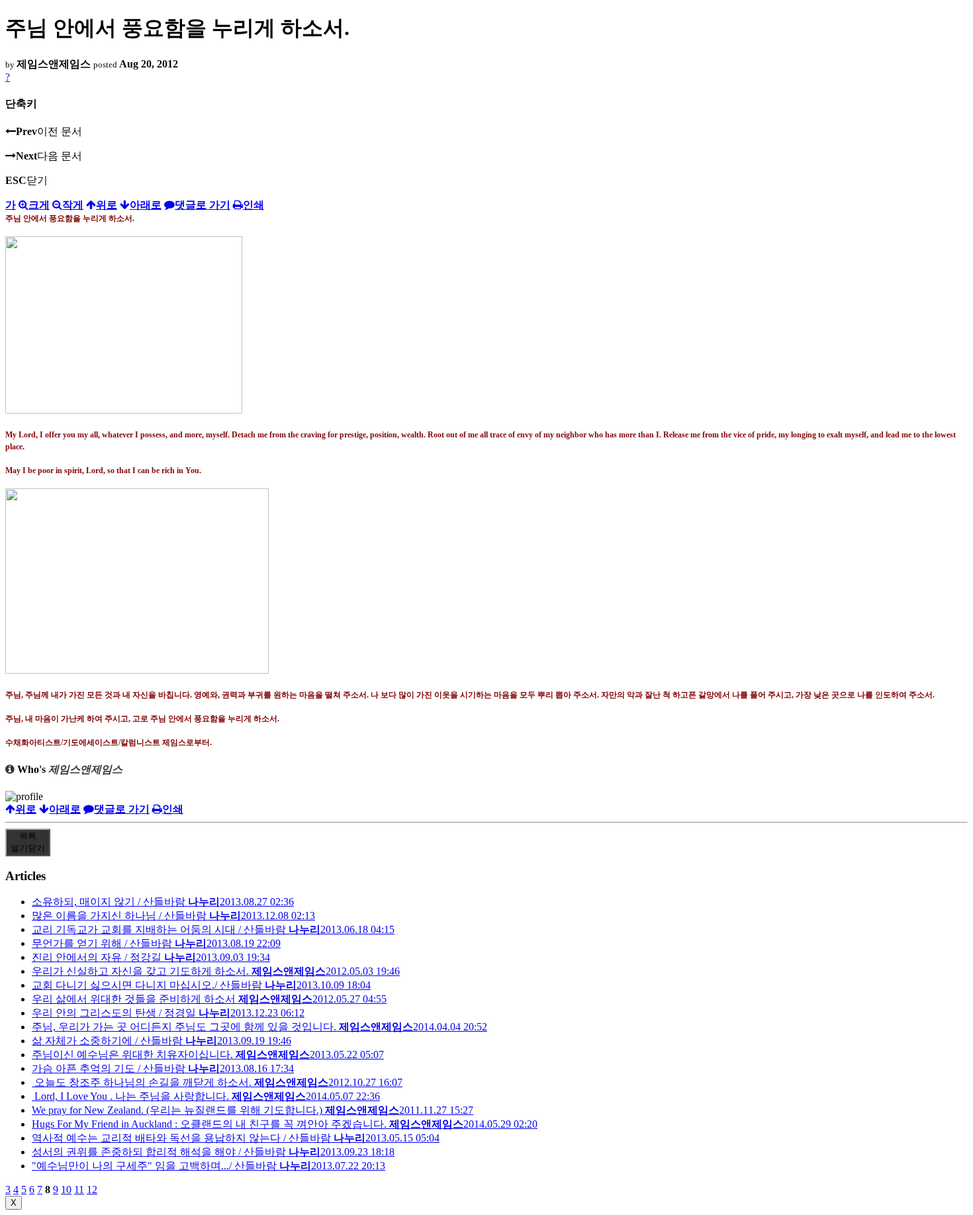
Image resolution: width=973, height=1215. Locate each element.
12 (92, 1189)
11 (79, 1189)
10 (66, 1189)
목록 (28, 842)
